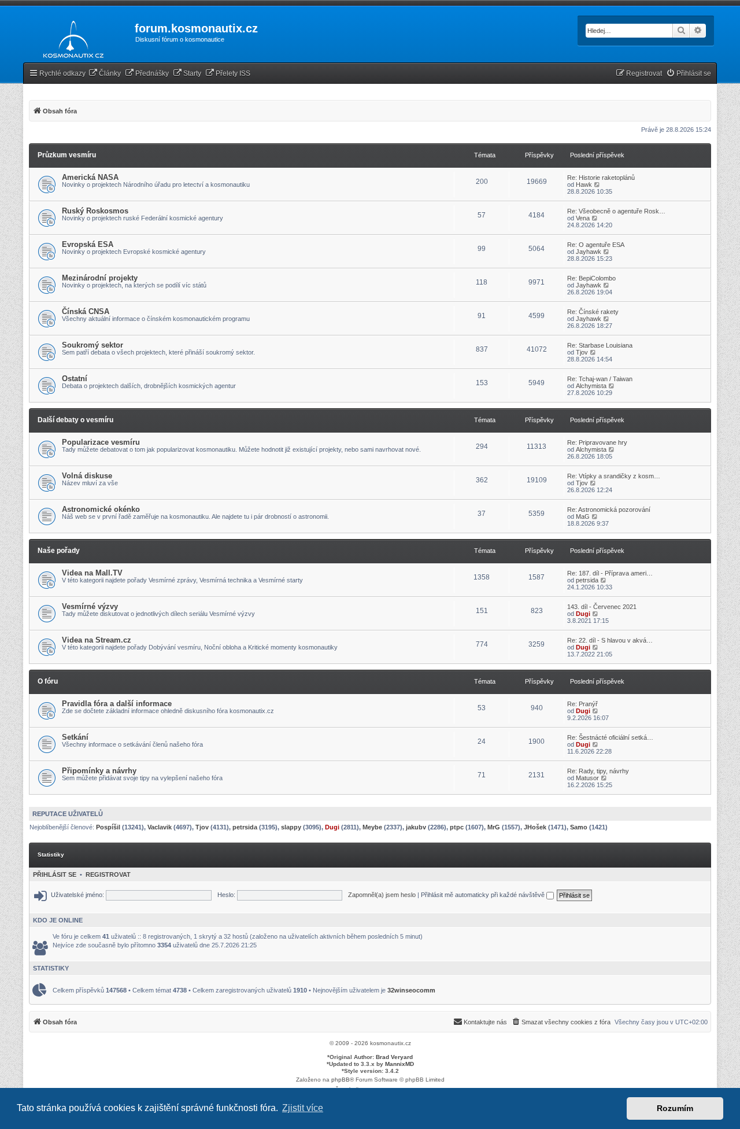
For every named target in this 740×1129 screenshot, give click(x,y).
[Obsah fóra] (70, 37)
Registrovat (108, 874)
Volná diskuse (87, 475)
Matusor (587, 777)
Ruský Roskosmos (95, 210)
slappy (291, 827)
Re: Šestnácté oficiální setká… (610, 737)
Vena (583, 218)
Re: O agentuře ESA (595, 244)
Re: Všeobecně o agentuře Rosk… (616, 211)
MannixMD (399, 1064)
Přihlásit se (54, 874)
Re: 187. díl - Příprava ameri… (610, 573)
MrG (493, 827)
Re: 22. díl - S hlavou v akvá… (610, 640)
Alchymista (591, 385)
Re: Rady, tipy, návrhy (598, 771)
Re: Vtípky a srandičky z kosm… (613, 476)
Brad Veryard (394, 1057)
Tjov (582, 352)
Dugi (583, 613)
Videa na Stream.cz (96, 640)
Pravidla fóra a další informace (117, 703)
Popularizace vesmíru (101, 442)
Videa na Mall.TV (92, 573)
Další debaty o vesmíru (75, 420)
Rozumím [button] (675, 1108)
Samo (578, 827)
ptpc (457, 827)
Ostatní (74, 378)
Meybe (372, 827)
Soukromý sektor (92, 345)
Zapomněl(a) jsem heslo (382, 894)
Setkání (75, 737)
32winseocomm (411, 990)
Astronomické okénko (101, 509)
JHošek (535, 827)
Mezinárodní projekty (100, 278)
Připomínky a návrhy (99, 770)
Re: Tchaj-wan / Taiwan (599, 378)
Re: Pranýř (582, 703)
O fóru (48, 681)
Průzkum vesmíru (67, 155)
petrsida (587, 580)
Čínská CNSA (85, 311)
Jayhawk (588, 251)
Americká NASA (90, 177)
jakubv (416, 827)
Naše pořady (59, 551)
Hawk (584, 184)
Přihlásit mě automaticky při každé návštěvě (483, 894)
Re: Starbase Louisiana (599, 345)
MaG (583, 516)
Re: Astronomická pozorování (608, 509)
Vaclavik (159, 827)
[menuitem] (104, 74)
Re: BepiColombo (591, 278)
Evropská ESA (87, 244)
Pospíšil (108, 827)
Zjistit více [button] (302, 1108)
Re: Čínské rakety (593, 311)
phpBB (340, 1079)
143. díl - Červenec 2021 (602, 606)
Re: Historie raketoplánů (601, 177)
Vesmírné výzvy (90, 606)
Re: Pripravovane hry (597, 442)
